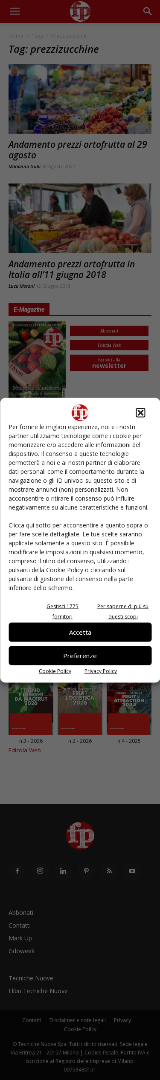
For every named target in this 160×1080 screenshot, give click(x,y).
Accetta (80, 632)
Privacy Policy (100, 670)
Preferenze (80, 655)
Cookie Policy (55, 670)
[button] (140, 412)
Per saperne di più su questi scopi (122, 611)
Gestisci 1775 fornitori (63, 611)
